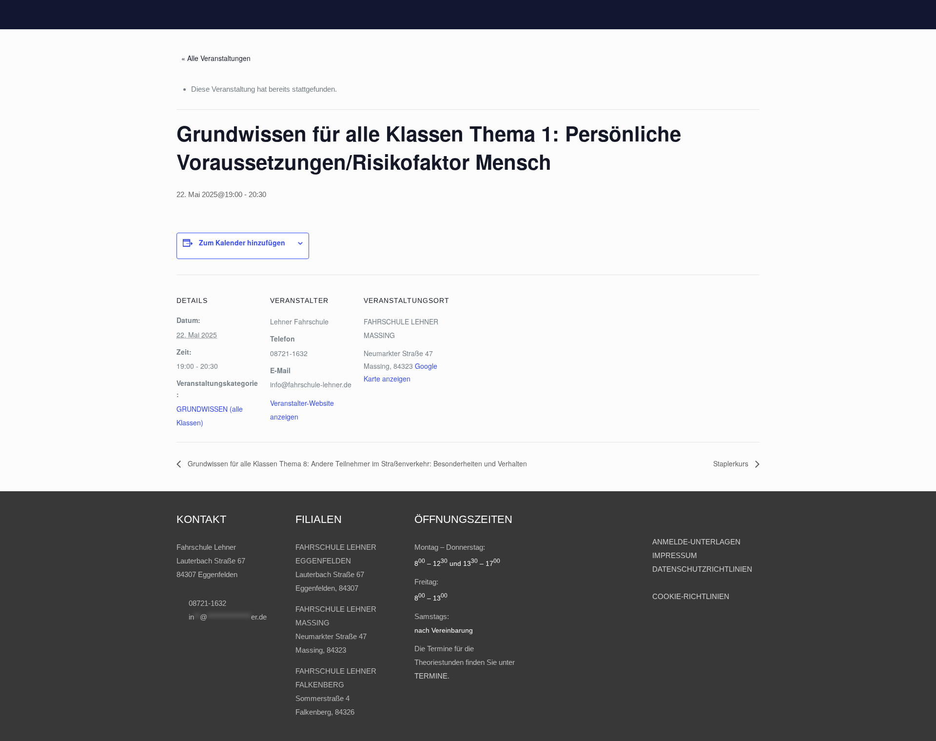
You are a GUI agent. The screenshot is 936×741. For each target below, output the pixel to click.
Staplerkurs (731, 463)
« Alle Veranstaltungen (216, 58)
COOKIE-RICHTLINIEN (690, 596)
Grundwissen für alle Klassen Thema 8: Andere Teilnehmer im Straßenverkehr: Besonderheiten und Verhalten (356, 463)
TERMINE (431, 676)
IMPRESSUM (675, 555)
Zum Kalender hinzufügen (242, 242)
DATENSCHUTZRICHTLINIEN (702, 569)
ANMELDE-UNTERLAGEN (696, 542)
